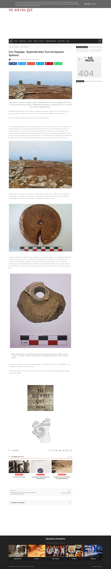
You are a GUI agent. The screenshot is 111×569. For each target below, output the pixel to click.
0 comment (36, 59)
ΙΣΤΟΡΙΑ (30, 41)
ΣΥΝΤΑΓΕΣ (41, 41)
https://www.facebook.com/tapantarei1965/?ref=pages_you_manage (96, 51)
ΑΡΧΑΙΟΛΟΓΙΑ (22, 41)
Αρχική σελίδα (14, 46)
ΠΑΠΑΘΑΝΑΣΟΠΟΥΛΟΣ (50, 41)
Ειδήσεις (93, 558)
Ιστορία (36, 558)
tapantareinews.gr (97, 566)
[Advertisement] (55, 26)
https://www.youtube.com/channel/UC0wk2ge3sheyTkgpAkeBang (82, 51)
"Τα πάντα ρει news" (25, 566)
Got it (94, 4)
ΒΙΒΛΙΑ (35, 41)
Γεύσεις (74, 558)
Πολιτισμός (55, 558)
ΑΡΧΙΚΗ (16, 41)
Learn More (87, 4)
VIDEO (67, 41)
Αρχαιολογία (17, 558)
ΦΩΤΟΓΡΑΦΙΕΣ (61, 41)
